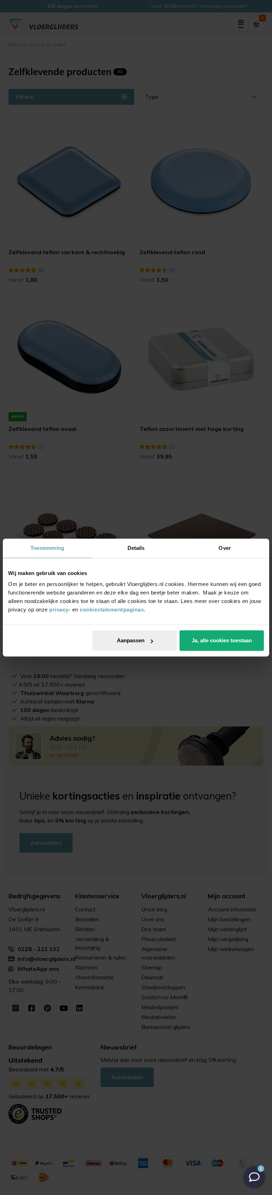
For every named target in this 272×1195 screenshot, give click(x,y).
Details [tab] (136, 548)
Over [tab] (225, 548)
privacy (59, 610)
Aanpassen (130, 640)
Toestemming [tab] (47, 548)
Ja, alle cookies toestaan (222, 640)
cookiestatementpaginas (112, 610)
